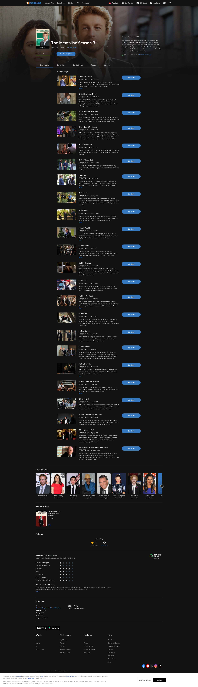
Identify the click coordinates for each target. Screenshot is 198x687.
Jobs (109, 662)
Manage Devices (65, 649)
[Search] (170, 3)
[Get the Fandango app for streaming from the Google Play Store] (54, 628)
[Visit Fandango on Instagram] (156, 666)
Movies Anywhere (89, 649)
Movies (38, 643)
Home (38, 640)
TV (37, 646)
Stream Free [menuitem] (49, 3)
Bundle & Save (78, 65)
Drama (38, 608)
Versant (18, 676)
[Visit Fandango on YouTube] (148, 666)
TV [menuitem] (78, 3)
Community (94, 546)
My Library (63, 640)
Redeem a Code (65, 652)
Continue (160, 680)
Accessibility (112, 659)
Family (86, 643)
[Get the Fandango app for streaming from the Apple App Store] (41, 628)
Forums (110, 649)
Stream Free (40, 649)
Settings (62, 646)
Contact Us (111, 652)
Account (62, 643)
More (80, 88)
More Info (107, 65)
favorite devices (144, 55)
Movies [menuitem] (70, 3)
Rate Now (104, 546)
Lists (85, 640)
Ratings (93, 65)
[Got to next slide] (162, 486)
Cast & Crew (61, 65)
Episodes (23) (44, 65)
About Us (111, 640)
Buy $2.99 (131, 78)
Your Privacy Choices (144, 680)
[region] (99, 680)
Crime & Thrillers (55, 608)
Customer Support (113, 646)
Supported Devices (114, 643)
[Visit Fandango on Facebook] (144, 666)
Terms (41, 676)
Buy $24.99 (67, 54)
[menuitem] (141, 3)
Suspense (45, 608)
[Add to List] (49, 525)
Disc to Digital (88, 646)
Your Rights (30, 678)
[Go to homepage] (34, 3)
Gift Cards (87, 652)
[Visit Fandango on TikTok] (160, 666)
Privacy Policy (70, 676)
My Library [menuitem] (86, 3)
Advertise (111, 656)
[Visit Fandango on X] (152, 666)
